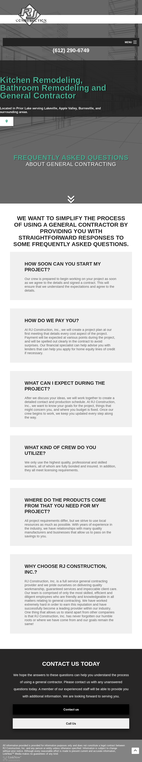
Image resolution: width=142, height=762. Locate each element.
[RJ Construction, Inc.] (19, 15)
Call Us (71, 723)
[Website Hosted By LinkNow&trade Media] (12, 758)
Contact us (71, 709)
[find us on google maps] (7, 121)
